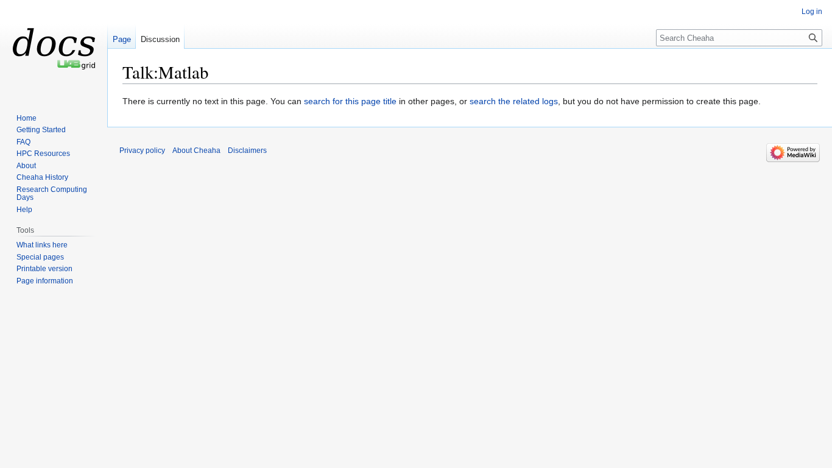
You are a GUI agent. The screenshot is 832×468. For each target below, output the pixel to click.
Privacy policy (142, 150)
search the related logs (514, 101)
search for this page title (350, 101)
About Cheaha (196, 150)
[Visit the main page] (53, 49)
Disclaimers (247, 150)
